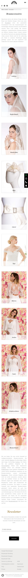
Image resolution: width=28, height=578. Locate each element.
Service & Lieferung (6, 561)
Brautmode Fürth (5, 558)
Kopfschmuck (5, 469)
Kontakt (19, 569)
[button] (2, 575)
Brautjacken (4, 475)
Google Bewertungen (7, 551)
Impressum (20, 564)
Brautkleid (7, 23)
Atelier (25, 37)
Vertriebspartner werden (7, 564)
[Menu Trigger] (25, 2)
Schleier (17, 462)
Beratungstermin (13, 501)
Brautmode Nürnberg (7, 553)
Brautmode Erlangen (6, 556)
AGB (18, 561)
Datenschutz (20, 566)
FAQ (2, 566)
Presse (3, 569)
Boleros (12, 460)
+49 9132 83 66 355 (18, 575)
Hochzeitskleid (5, 465)
